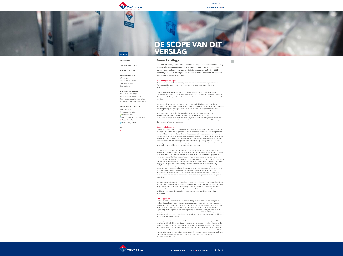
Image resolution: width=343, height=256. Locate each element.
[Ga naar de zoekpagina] (223, 7)
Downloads (190, 250)
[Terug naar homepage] (131, 5)
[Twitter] (215, 250)
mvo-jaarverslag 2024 (214, 7)
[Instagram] (222, 250)
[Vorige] (232, 61)
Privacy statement (202, 250)
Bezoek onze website (178, 250)
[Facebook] (211, 250)
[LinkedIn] (219, 250)
